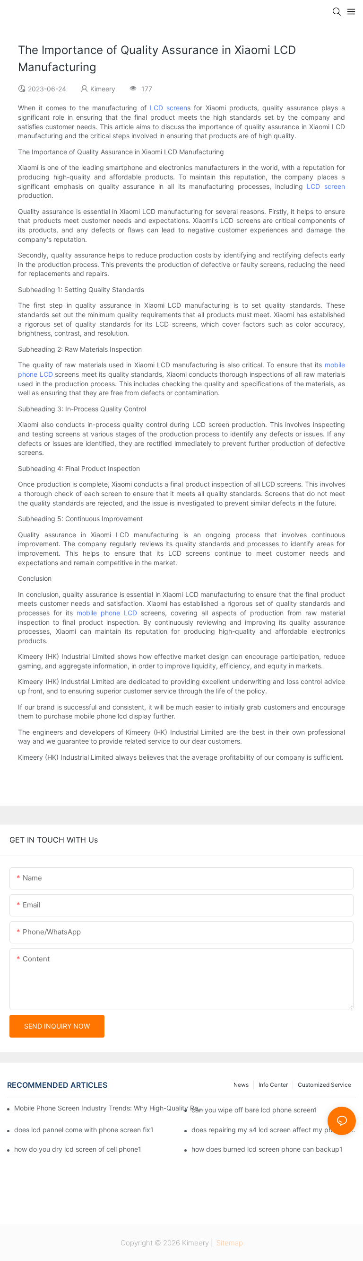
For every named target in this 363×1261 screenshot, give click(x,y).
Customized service (324, 1084)
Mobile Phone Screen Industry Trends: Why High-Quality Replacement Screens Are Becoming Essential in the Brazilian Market (109, 1108)
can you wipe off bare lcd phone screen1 (254, 1110)
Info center (273, 1084)
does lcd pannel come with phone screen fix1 (84, 1130)
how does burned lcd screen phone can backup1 (267, 1149)
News (241, 1084)
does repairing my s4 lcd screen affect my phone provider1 (273, 1130)
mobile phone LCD (107, 613)
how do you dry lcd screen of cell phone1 (77, 1149)
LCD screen (168, 108)
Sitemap (229, 1242)
